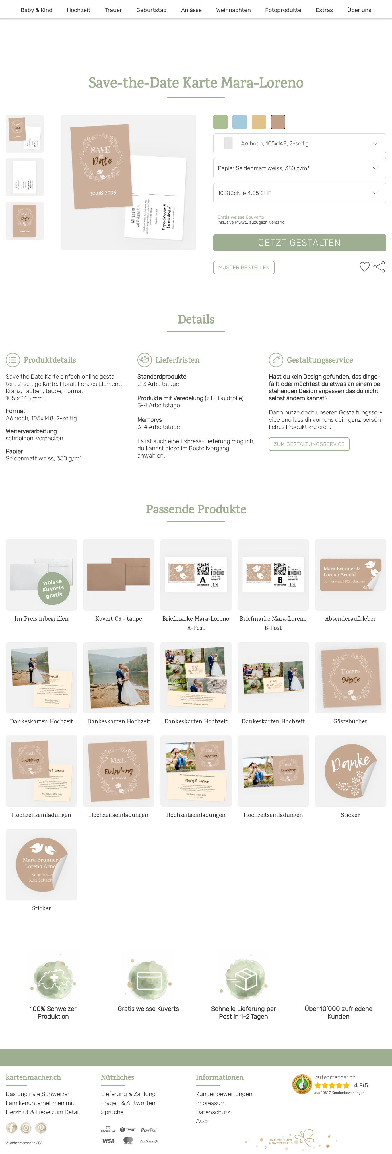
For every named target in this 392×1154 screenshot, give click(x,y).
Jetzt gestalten (300, 242)
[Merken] (365, 267)
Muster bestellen (244, 267)
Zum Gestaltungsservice (309, 444)
